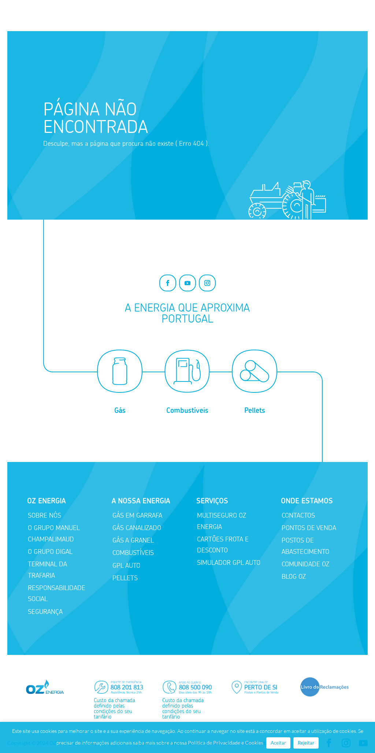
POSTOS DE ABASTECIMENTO (305, 546)
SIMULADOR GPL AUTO (228, 563)
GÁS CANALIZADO (136, 528)
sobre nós (44, 515)
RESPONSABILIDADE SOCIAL (56, 593)
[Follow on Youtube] (187, 283)
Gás (120, 410)
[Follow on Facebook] (167, 283)
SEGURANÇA (45, 612)
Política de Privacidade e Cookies (225, 742)
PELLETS (125, 578)
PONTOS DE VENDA (309, 528)
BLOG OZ (294, 577)
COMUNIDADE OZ (305, 564)
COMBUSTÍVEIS (133, 553)
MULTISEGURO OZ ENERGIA (221, 521)
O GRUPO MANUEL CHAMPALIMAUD (54, 533)
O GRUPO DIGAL (50, 552)
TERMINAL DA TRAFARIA (47, 569)
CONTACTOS (298, 515)
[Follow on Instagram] (207, 283)
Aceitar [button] (278, 743)
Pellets (254, 410)
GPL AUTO (126, 566)
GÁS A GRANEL (133, 540)
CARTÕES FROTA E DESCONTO (223, 545)
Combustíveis (187, 410)
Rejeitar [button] (306, 743)
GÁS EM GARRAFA (137, 515)
